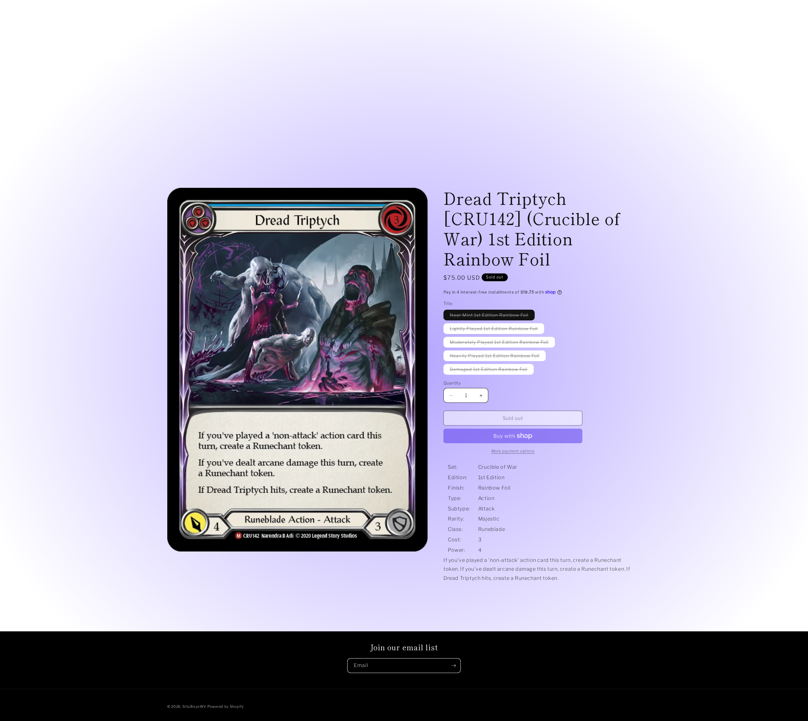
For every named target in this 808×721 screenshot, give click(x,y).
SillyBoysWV (194, 706)
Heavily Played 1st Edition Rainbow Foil (498, 357)
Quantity (452, 382)
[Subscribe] (453, 665)
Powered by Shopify (225, 706)
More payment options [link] (513, 451)
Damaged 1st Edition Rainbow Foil (492, 370)
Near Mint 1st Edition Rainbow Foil (492, 316)
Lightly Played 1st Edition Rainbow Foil (497, 329)
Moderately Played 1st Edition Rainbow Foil (502, 343)
